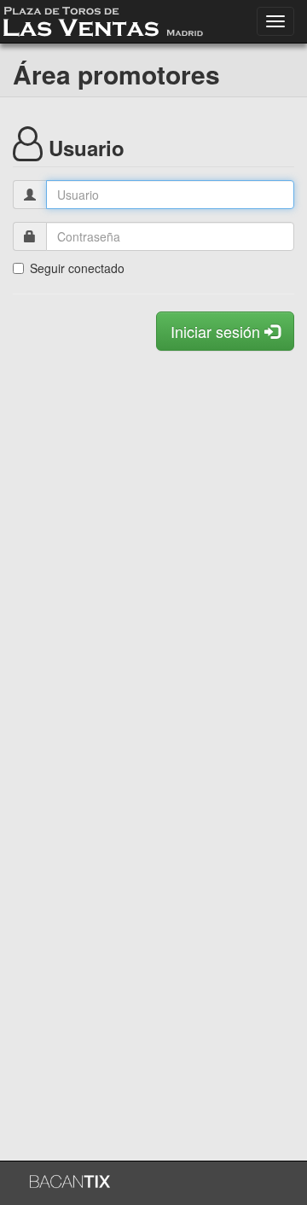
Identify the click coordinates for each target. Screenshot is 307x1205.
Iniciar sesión (217, 331)
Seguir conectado (77, 268)
